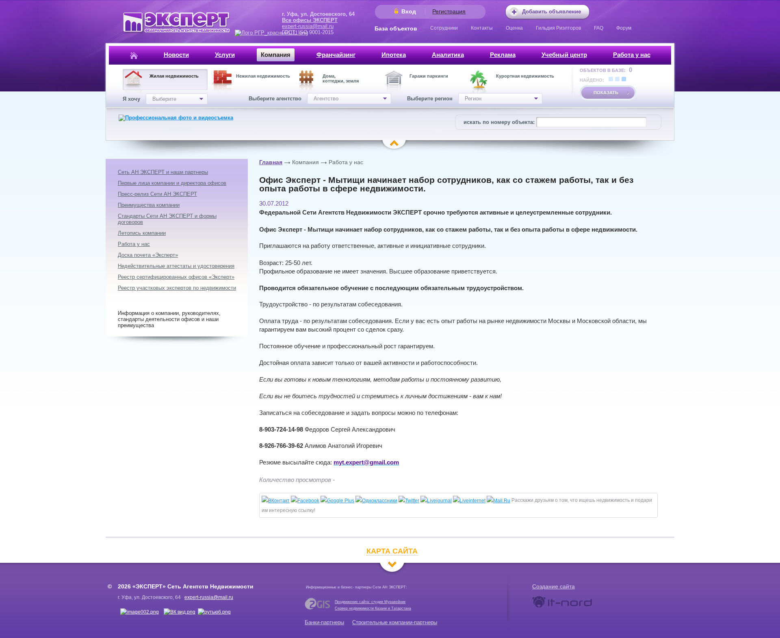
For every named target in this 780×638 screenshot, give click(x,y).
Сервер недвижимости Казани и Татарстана (373, 608)
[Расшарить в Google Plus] (337, 500)
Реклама (503, 54)
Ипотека (393, 54)
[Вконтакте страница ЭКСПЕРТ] (139, 612)
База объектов (396, 28)
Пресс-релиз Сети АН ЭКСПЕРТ (157, 194)
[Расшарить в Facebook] (305, 500)
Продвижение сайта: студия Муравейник (370, 602)
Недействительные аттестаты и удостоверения (176, 266)
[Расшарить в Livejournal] (436, 500)
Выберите (164, 99)
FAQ (598, 28)
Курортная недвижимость (525, 76)
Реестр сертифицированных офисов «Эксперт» (176, 277)
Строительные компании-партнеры (394, 622)
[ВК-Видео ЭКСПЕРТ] (179, 612)
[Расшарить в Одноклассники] (376, 500)
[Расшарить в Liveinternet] (469, 500)
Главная (270, 162)
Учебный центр (564, 54)
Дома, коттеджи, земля (341, 78)
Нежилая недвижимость (263, 76)
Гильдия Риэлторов (558, 28)
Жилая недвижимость (174, 76)
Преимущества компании (149, 205)
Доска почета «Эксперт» (148, 255)
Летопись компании (142, 233)
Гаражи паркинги (429, 76)
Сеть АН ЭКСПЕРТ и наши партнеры (163, 172)
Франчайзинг (335, 54)
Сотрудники (444, 28)
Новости (176, 54)
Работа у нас (631, 54)
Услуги (225, 54)
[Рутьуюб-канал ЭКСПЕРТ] (214, 612)
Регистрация (449, 11)
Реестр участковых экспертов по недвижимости (177, 288)
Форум (623, 28)
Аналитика (448, 54)
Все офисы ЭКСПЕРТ (310, 20)
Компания (275, 54)
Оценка (514, 28)
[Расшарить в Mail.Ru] (498, 500)
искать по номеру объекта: (499, 122)
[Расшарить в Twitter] (409, 500)
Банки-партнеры (324, 622)
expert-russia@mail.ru (308, 26)
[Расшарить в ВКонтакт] (276, 500)
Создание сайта (553, 586)
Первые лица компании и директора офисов (172, 183)
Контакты (482, 28)
